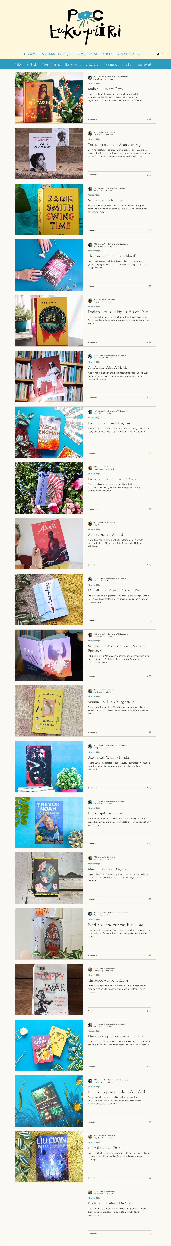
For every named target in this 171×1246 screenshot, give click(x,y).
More (140, 64)
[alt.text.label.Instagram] (154, 54)
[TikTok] (158, 54)
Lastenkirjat (92, 64)
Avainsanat (111, 64)
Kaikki (18, 64)
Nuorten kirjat (73, 64)
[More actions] (151, 77)
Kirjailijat (127, 64)
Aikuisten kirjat (51, 64)
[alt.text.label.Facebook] (162, 54)
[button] (87, 54)
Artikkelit (32, 64)
